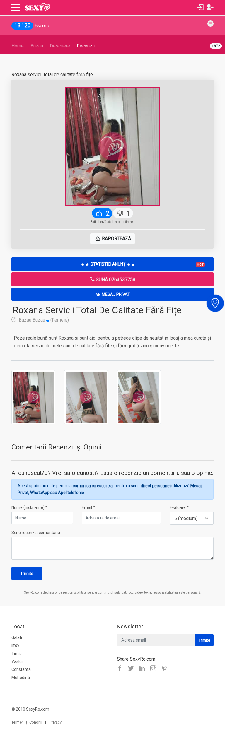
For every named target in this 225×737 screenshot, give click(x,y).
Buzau (36, 46)
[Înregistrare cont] (210, 7)
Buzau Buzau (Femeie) (43, 319)
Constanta (21, 669)
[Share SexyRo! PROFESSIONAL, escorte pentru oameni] (143, 668)
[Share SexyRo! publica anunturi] (132, 668)
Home (17, 46)
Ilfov (15, 645)
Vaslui (17, 661)
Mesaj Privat (115, 294)
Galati (16, 637)
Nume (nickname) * (29, 507)
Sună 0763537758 (115, 279)
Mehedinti (20, 677)
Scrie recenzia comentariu (35, 532)
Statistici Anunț (147, 264)
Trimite (26, 573)
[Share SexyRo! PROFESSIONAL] (154, 668)
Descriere (60, 46)
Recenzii (86, 46)
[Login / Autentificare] (200, 7)
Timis (16, 653)
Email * (88, 507)
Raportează (116, 238)
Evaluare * (179, 507)
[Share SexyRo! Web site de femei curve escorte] (121, 668)
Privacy (56, 722)
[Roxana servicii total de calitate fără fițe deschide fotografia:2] (86, 397)
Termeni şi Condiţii (26, 722)
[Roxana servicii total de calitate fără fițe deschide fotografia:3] (139, 397)
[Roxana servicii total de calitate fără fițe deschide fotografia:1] (33, 397)
